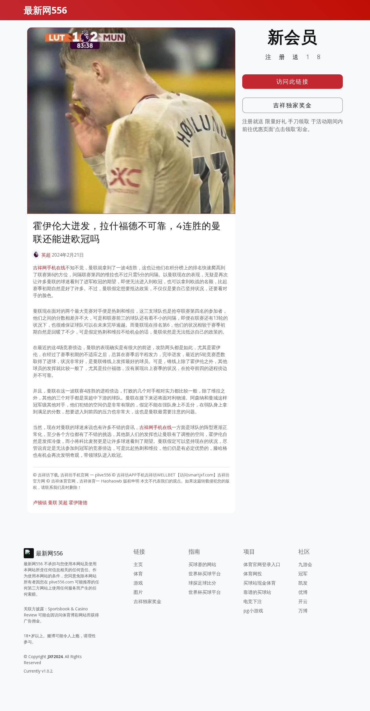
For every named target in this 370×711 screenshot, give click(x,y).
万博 (303, 610)
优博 (303, 592)
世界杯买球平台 (204, 573)
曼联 (52, 502)
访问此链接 (292, 81)
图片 (138, 592)
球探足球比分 (202, 583)
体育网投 (252, 573)
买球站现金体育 (259, 583)
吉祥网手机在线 (49, 267)
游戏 (138, 583)
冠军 (303, 573)
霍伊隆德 (78, 502)
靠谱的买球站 (257, 592)
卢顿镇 (40, 502)
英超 (46, 255)
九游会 (305, 564)
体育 (138, 573)
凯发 (303, 583)
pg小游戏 (253, 610)
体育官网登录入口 (261, 564)
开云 (303, 601)
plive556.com (61, 582)
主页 (138, 564)
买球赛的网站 (202, 564)
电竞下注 (252, 601)
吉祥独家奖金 (292, 105)
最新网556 (45, 10)
